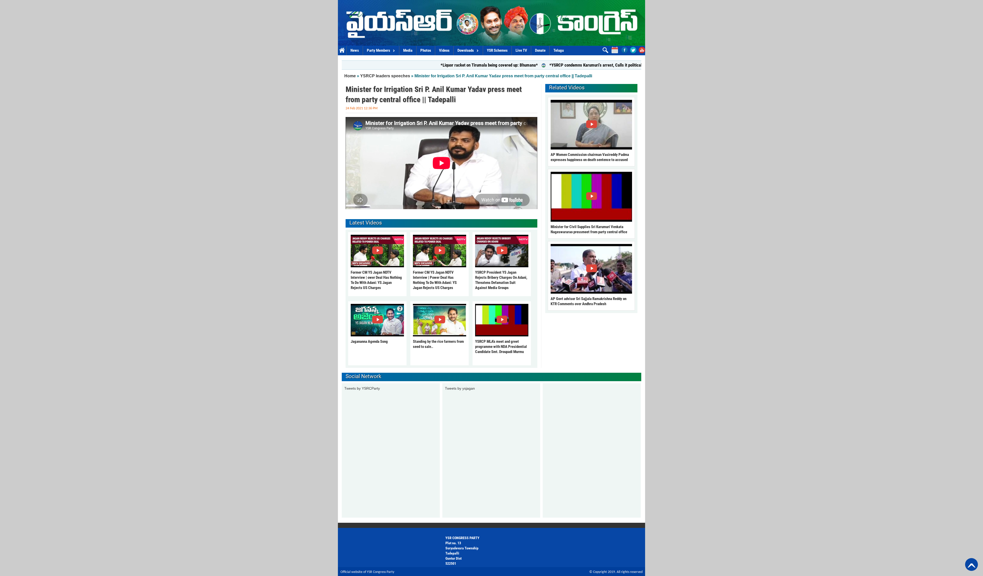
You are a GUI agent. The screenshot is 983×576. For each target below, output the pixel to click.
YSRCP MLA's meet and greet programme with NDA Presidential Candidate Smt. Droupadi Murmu (501, 346)
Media (407, 50)
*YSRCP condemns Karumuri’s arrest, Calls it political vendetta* (574, 65)
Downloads (465, 50)
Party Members (378, 50)
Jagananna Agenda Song (369, 341)
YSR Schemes (497, 50)
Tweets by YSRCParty (362, 388)
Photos (425, 50)
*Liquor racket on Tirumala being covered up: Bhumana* (458, 65)
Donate (540, 50)
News (354, 50)
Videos (444, 50)
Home (342, 50)
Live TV (521, 50)
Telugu (558, 50)
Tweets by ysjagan (460, 388)
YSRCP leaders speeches (385, 76)
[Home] (491, 23)
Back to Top (971, 564)
